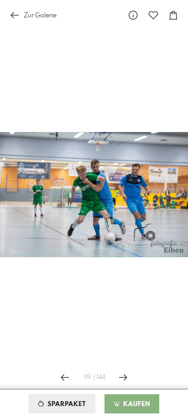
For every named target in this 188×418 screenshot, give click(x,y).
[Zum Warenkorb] (173, 15)
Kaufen (135, 404)
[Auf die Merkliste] (153, 15)
